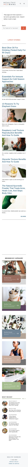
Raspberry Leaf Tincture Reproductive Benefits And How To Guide (13, 132)
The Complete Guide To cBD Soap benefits (14, 431)
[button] (20, 4)
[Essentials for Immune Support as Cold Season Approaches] (14, 96)
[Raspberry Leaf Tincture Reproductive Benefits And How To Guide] (14, 150)
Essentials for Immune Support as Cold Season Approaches (13, 79)
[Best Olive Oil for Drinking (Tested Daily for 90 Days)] (14, 67)
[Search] (23, 28)
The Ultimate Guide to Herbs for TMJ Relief (14, 424)
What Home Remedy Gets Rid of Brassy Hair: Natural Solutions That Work (15, 438)
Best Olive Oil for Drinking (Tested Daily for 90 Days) (14, 50)
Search (4, 25)
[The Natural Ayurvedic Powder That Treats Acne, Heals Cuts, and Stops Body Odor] (14, 208)
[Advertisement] (14, 238)
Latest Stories (14, 40)
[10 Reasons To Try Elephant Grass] (14, 121)
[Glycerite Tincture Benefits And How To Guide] (14, 176)
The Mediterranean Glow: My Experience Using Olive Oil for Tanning (14, 404)
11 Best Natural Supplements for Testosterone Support (13, 417)
